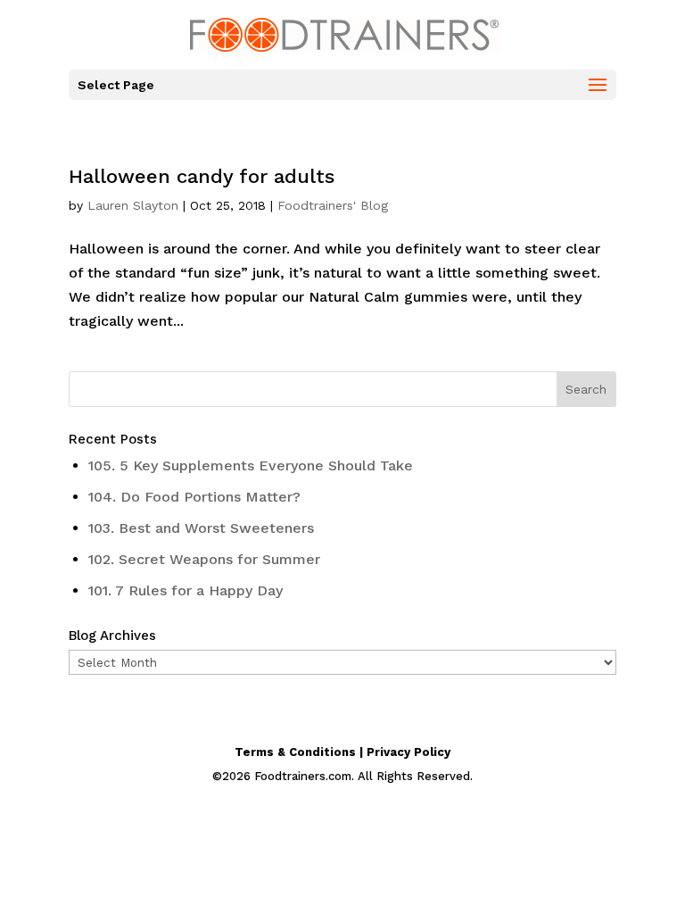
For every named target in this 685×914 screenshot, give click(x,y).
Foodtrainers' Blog (332, 205)
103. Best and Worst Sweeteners (201, 527)
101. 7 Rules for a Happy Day (185, 590)
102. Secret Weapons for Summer (204, 559)
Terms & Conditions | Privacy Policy (342, 752)
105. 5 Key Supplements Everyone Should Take (250, 465)
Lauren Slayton (132, 205)
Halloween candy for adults (201, 176)
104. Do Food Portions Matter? (194, 496)
